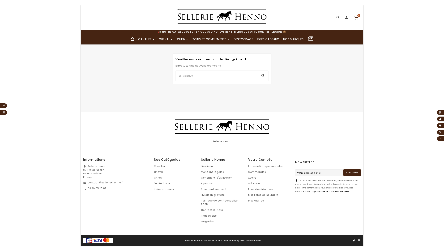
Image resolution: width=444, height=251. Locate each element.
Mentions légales (212, 172)
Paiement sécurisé (213, 189)
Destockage (162, 183)
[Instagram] (359, 240)
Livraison (207, 166)
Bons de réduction (260, 189)
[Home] (132, 39)
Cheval (159, 172)
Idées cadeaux (164, 189)
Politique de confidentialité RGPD (333, 191)
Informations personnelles (266, 166)
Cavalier (159, 166)
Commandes (257, 172)
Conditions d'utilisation (216, 177)
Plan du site (209, 215)
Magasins (207, 221)
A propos (207, 183)
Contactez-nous (212, 210)
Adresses (254, 183)
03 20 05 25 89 (97, 188)
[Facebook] (353, 240)
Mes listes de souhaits (263, 195)
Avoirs (252, 177)
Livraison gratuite (213, 195)
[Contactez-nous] (310, 39)
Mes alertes (256, 200)
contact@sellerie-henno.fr (106, 182)
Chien (158, 177)
